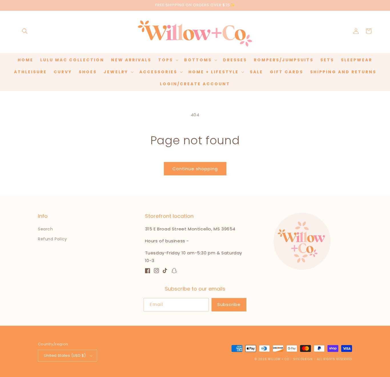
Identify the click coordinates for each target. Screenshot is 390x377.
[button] (25, 31)
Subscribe (229, 304)
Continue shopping (195, 169)
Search (45, 229)
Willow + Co (278, 359)
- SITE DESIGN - (303, 359)
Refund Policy (52, 239)
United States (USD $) (65, 355)
